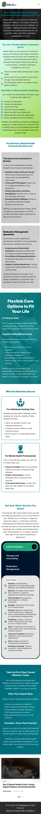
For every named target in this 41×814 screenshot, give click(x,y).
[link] (20, 776)
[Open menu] (38, 4)
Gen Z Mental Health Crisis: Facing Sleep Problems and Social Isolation (19, 785)
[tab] (20, 547)
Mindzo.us (24, 805)
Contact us (31, 811)
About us (9, 811)
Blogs (4, 781)
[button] (5, 773)
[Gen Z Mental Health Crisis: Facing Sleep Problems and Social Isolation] (20, 759)
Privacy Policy (19, 811)
